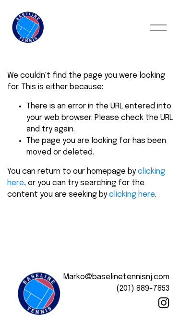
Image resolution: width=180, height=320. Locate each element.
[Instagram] (163, 302)
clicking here (132, 194)
